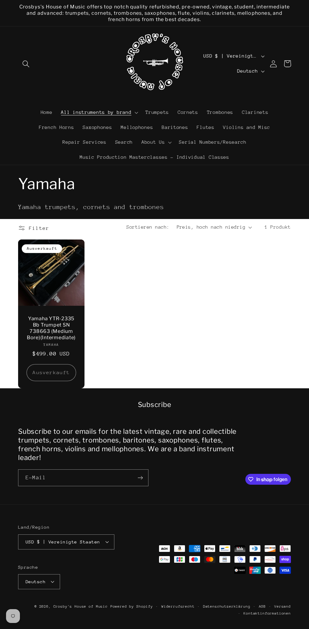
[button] (26, 64)
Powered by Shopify (131, 606)
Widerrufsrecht (178, 606)
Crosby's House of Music (80, 606)
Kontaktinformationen (267, 613)
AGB (262, 606)
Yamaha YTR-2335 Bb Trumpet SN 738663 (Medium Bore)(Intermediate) (51, 327)
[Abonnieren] (140, 477)
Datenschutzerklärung (226, 606)
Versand (282, 606)
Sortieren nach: (147, 227)
